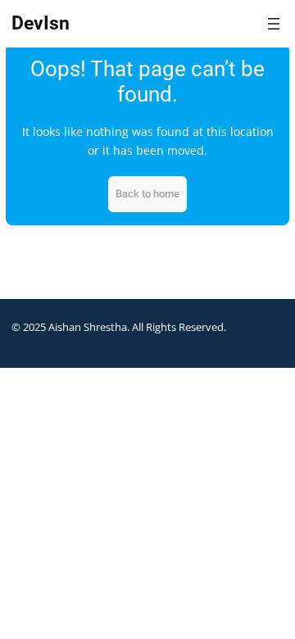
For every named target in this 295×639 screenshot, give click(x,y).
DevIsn (40, 23)
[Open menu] (274, 24)
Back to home (147, 194)
